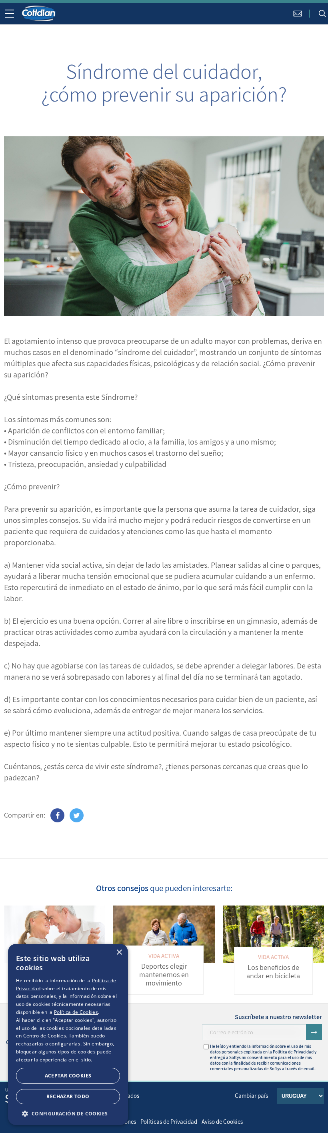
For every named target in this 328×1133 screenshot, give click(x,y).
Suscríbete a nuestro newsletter (278, 1017)
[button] (68, 1113)
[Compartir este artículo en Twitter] (77, 815)
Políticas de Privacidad (168, 1121)
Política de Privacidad (293, 1052)
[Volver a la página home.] (39, 13)
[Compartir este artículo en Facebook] (57, 815)
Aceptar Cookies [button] (68, 1075)
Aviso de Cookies (222, 1121)
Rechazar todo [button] (67, 1096)
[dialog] (68, 1034)
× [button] (119, 952)
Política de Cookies (76, 1012)
